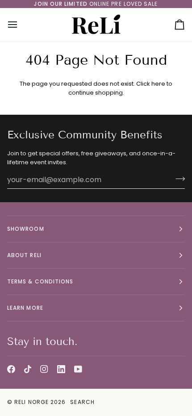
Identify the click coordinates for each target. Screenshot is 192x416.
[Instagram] (44, 369)
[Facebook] (11, 369)
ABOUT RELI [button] (24, 255)
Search (82, 402)
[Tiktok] (27, 369)
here (158, 83)
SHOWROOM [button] (25, 229)
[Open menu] (20, 25)
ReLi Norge (31, 402)
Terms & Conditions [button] (40, 281)
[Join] (177, 178)
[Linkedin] (61, 369)
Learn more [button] (25, 308)
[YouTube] (78, 369)
